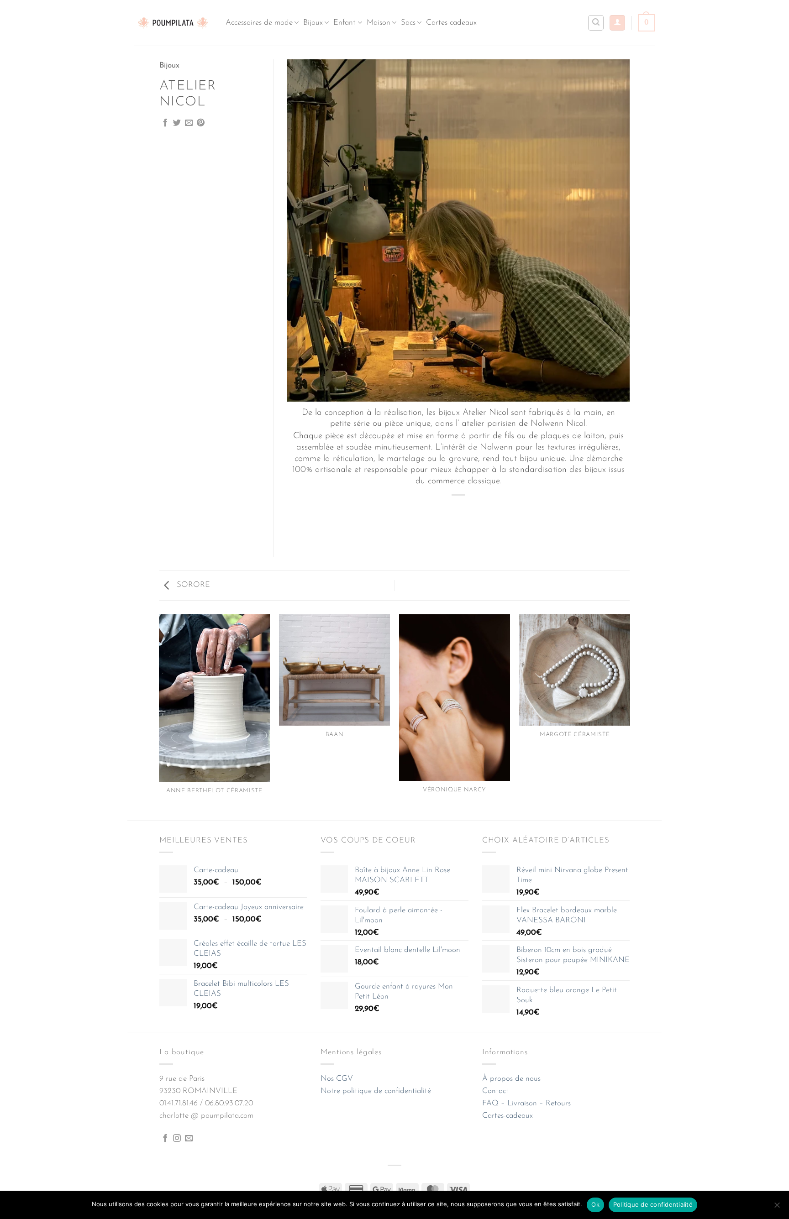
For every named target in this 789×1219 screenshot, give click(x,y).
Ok (595, 1204)
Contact (495, 1091)
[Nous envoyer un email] (189, 1138)
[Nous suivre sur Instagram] (177, 1138)
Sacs (408, 22)
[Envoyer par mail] (189, 123)
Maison (378, 22)
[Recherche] (596, 23)
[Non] (776, 1207)
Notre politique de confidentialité (376, 1091)
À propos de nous (511, 1079)
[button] (617, 23)
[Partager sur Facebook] (165, 123)
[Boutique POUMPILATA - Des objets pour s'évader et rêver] (173, 23)
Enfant (344, 22)
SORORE (192, 585)
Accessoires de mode (259, 22)
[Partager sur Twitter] (177, 123)
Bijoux (313, 22)
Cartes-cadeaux (451, 22)
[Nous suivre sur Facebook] (165, 1138)
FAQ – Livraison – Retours (526, 1103)
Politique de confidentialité (653, 1204)
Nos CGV (337, 1079)
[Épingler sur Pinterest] (201, 123)
